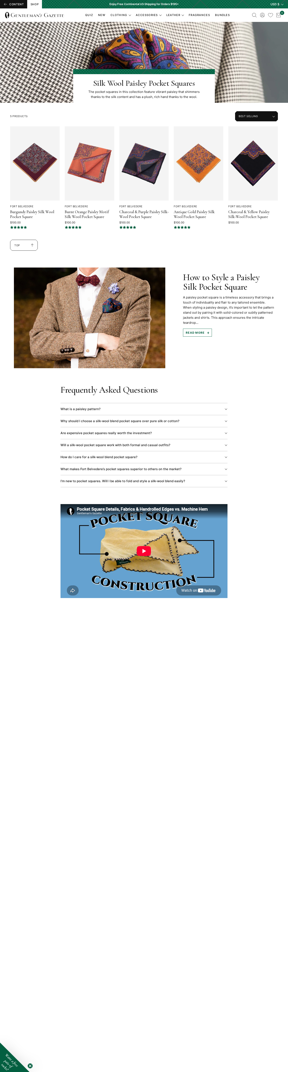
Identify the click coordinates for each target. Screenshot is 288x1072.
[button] (15, 1057)
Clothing (118, 15)
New (101, 15)
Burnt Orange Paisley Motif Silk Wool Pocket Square (87, 214)
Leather (173, 15)
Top (19, 247)
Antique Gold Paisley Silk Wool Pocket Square (194, 214)
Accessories (147, 15)
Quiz (89, 15)
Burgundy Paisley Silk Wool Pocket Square (32, 214)
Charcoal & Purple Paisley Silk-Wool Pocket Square (144, 214)
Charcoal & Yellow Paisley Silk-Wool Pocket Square (249, 214)
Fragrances (199, 15)
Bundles (222, 15)
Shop (35, 4)
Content (16, 4)
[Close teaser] (30, 1066)
